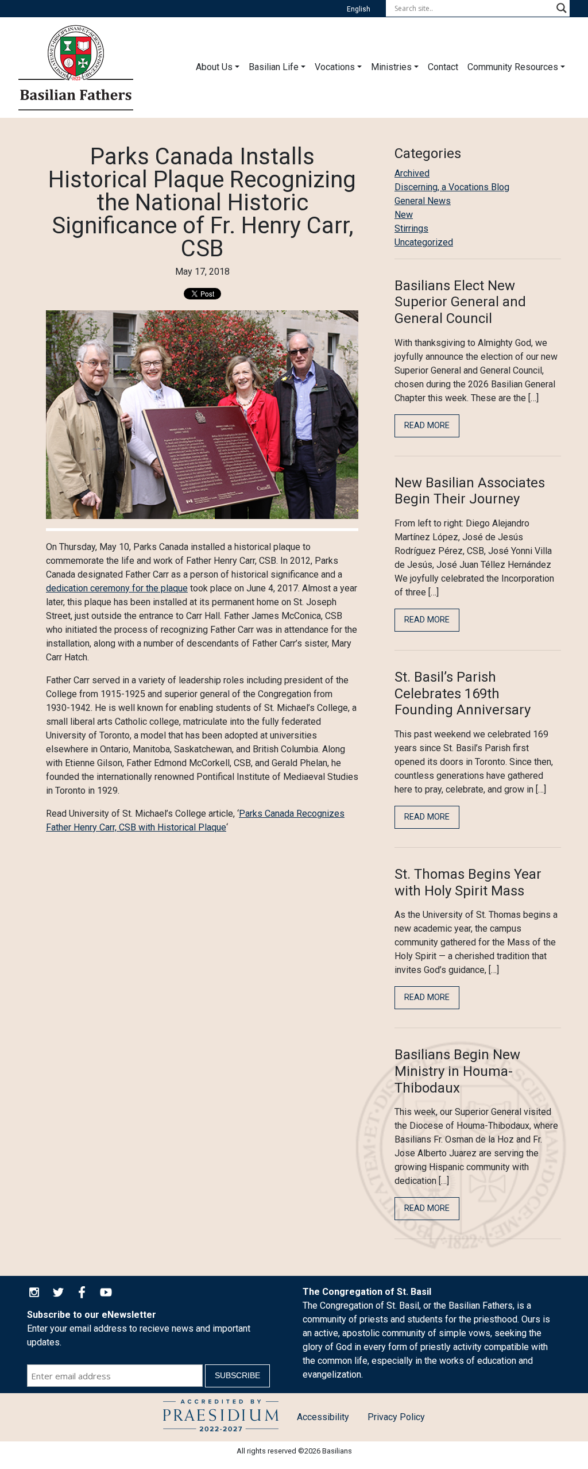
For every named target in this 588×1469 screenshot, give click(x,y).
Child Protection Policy (221, 1417)
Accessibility (323, 1417)
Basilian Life (274, 66)
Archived (412, 173)
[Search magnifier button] (562, 8)
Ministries (391, 66)
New (403, 214)
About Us (214, 66)
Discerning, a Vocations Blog (451, 187)
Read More (427, 425)
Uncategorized (423, 242)
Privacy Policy (396, 1417)
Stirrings (411, 228)
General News (422, 200)
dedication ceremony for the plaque (117, 588)
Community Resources (512, 66)
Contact (443, 66)
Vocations (335, 66)
